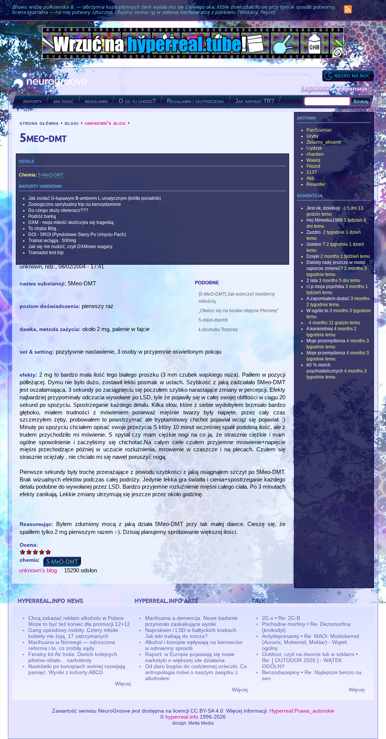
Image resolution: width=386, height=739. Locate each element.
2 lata (312, 280)
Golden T (315, 244)
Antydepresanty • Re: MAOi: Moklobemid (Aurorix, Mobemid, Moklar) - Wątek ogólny (310, 642)
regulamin (96, 101)
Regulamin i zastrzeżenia (195, 101)
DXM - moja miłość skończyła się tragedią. (71, 222)
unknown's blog (105, 123)
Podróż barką (42, 216)
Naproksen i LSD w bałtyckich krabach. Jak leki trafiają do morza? (191, 633)
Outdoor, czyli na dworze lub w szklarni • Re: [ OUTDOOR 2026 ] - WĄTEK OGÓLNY (310, 660)
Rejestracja (353, 89)
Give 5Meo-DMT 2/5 (29, 552)
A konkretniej (319, 328)
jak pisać (63, 101)
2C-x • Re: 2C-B (281, 618)
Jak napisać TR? (254, 101)
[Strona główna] (50, 81)
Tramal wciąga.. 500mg (52, 240)
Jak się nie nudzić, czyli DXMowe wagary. (70, 246)
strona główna (39, 123)
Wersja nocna (348, 75)
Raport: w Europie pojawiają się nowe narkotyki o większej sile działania (189, 657)
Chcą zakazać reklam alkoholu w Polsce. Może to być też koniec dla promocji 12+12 (79, 621)
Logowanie (315, 89)
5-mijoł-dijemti (213, 320)
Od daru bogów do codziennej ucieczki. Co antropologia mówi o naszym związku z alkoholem (196, 672)
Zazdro (314, 232)
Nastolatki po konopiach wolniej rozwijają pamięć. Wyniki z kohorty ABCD (76, 669)
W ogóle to (317, 310)
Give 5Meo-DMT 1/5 (23, 552)
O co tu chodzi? (137, 101)
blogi (72, 123)
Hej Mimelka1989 (324, 220)
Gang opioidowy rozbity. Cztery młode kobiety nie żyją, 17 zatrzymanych (73, 633)
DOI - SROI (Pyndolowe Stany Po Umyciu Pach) (77, 234)
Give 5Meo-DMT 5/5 (48, 552)
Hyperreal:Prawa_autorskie (302, 711)
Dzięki (312, 256)
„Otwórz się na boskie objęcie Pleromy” (239, 310)
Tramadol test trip (46, 252)
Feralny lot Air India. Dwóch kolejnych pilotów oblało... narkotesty (72, 657)
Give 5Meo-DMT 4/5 (42, 552)
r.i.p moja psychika (325, 286)
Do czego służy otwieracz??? (58, 210)
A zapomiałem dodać (327, 298)
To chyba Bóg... (44, 228)
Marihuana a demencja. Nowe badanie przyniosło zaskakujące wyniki (191, 621)
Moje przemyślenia (325, 340)
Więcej (123, 684)
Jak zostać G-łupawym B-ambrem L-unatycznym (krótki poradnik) (94, 198)
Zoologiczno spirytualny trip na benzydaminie (74, 204)
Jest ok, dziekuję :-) (326, 208)
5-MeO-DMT (50, 175)
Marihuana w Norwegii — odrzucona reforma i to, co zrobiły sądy (71, 645)
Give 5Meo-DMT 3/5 (35, 552)
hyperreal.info (181, 717)
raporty (32, 101)
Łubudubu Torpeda (218, 329)
